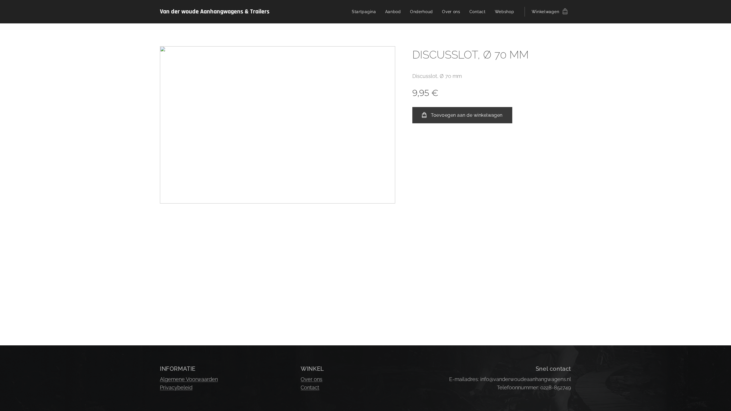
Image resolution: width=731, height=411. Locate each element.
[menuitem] (365, 12)
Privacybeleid (176, 387)
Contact (310, 387)
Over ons (311, 379)
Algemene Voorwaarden (189, 379)
